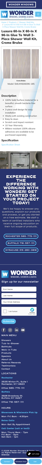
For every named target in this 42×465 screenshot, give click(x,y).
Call (35, 461)
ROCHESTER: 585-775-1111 (21, 236)
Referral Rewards (11, 362)
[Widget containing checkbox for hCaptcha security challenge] (19, 311)
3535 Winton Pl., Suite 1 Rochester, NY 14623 (14, 383)
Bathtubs (6, 346)
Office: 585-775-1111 (12, 388)
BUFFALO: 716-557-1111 (21, 243)
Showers (6, 340)
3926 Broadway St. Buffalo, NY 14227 (12, 397)
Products (6, 353)
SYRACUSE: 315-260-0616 (21, 250)
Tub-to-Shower (10, 343)
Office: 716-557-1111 (12, 402)
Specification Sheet (10, 144)
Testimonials (8, 366)
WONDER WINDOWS (21, 4)
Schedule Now (21, 461)
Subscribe (8, 321)
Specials (6, 356)
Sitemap (5, 455)
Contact (5, 369)
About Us (6, 359)
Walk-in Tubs (9, 350)
